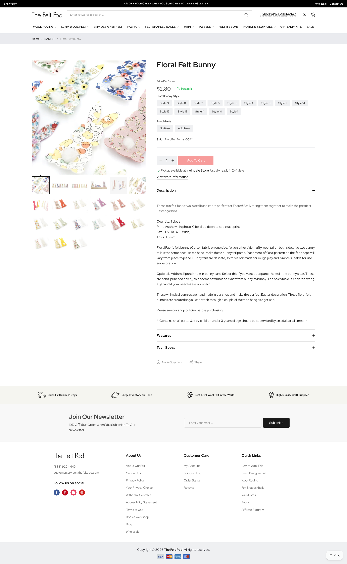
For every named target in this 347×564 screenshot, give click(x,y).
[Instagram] (73, 492)
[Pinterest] (65, 492)
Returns (189, 488)
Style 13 (164, 111)
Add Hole (184, 128)
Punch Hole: (164, 121)
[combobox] (159, 14)
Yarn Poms (249, 495)
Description (166, 190)
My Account (192, 466)
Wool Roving (250, 480)
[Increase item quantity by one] (173, 160)
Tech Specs (166, 347)
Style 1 (234, 111)
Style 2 (282, 103)
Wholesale (320, 3)
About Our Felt (135, 466)
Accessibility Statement (141, 502)
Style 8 (181, 103)
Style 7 (198, 103)
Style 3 (265, 103)
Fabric (246, 502)
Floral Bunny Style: (169, 96)
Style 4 (248, 103)
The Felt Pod (173, 550)
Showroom (10, 3)
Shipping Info (192, 473)
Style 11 (199, 111)
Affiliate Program (253, 510)
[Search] (247, 14)
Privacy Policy (135, 480)
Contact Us (336, 3)
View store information (172, 177)
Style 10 (217, 111)
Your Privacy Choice (139, 488)
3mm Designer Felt (254, 473)
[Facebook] (57, 492)
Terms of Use (134, 510)
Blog (129, 524)
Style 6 (215, 103)
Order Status (192, 480)
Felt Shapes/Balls (253, 488)
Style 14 (300, 103)
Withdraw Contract (138, 495)
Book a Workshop (137, 517)
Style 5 (232, 103)
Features (164, 335)
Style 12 (182, 111)
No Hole (165, 128)
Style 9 (164, 103)
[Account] (304, 14)
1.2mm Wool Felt (252, 466)
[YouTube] (82, 492)
